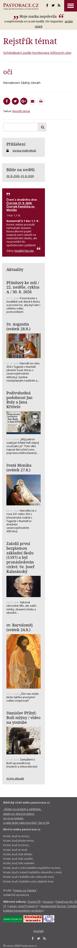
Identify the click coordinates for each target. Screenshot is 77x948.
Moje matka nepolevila (38, 16)
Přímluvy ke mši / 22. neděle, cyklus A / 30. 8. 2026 (22, 287)
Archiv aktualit (15, 778)
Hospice (48, 902)
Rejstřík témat (21, 111)
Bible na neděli (20, 169)
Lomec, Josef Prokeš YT (23, 906)
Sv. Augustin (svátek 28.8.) (18, 326)
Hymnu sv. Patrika (24, 890)
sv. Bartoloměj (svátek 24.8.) (19, 627)
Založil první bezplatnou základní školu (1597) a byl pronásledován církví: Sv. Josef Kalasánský (20, 557)
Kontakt (39, 931)
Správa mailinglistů (24, 150)
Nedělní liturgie (24, 251)
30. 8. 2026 (12, 176)
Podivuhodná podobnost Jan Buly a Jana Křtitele (19, 399)
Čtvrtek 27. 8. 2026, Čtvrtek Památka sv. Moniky (20, 206)
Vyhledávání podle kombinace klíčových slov (37, 52)
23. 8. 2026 (27, 176)
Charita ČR (33, 902)
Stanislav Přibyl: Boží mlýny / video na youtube (23, 717)
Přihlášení (15, 144)
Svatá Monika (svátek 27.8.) (18, 467)
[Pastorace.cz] (20, 6)
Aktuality (14, 269)
